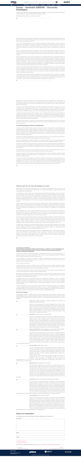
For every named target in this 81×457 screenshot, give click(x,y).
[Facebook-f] (64, 2)
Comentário (19, 418)
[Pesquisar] (56, 2)
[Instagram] (66, 2)
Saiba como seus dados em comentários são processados (47, 444)
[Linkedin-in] (67, 2)
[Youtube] (69, 2)
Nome (17, 432)
